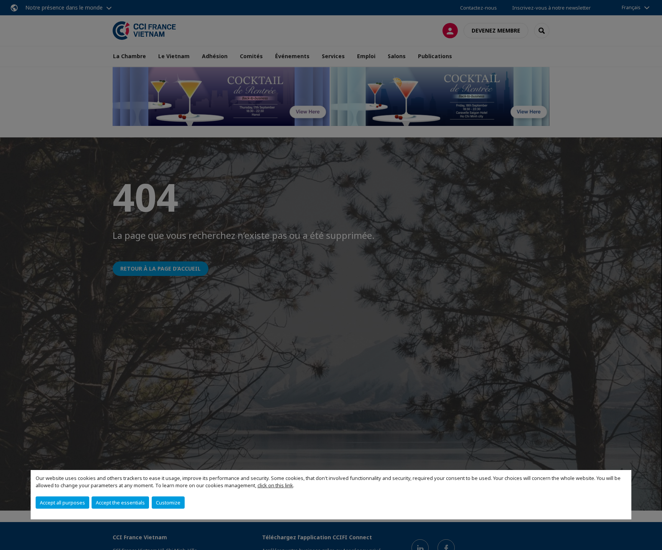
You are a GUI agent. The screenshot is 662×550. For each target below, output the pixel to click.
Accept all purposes (62, 502)
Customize (168, 502)
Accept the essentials (120, 502)
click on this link (275, 485)
